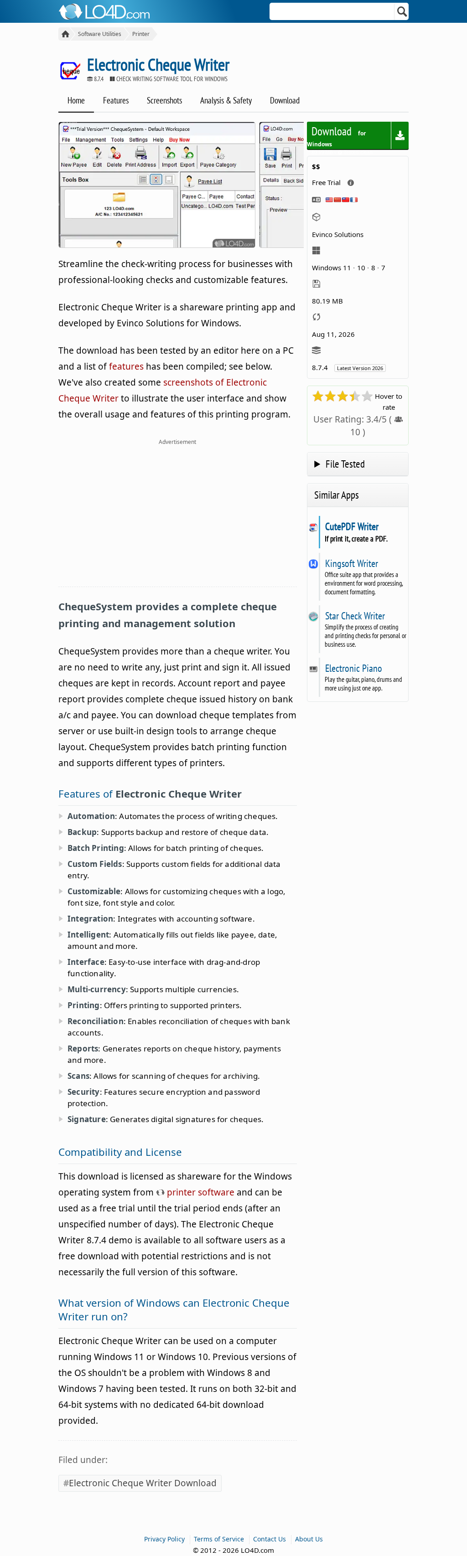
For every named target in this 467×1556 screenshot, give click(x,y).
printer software (199, 1192)
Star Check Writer (355, 615)
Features (116, 100)
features (126, 366)
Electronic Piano (353, 668)
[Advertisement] (177, 518)
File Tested (345, 463)
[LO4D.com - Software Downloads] (64, 34)
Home (76, 100)
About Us (309, 1539)
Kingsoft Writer (351, 563)
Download (285, 100)
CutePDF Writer (352, 526)
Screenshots (164, 100)
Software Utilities (99, 34)
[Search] (402, 11)
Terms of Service (219, 1539)
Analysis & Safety (226, 100)
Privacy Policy (164, 1539)
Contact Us (269, 1539)
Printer (141, 34)
